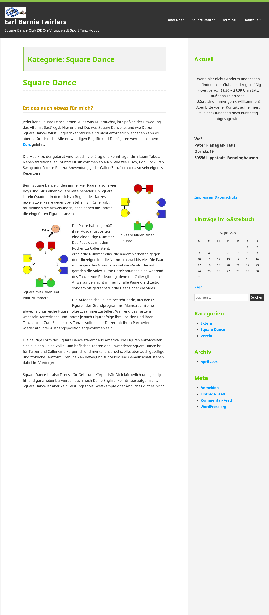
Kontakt (251, 20)
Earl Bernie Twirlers (35, 22)
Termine (229, 20)
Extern (206, 323)
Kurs (27, 144)
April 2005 (209, 361)
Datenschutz (226, 197)
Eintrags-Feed (213, 394)
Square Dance (202, 20)
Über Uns (175, 20)
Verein (206, 335)
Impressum (204, 197)
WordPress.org (213, 406)
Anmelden (210, 387)
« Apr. (198, 287)
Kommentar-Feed (216, 400)
